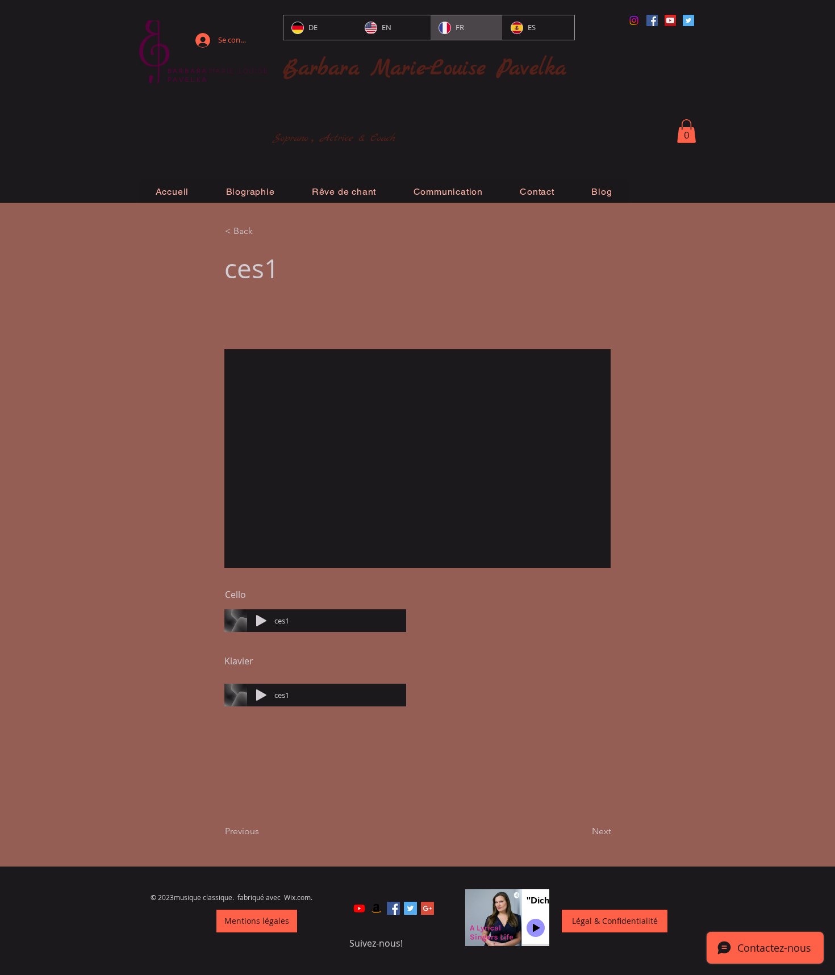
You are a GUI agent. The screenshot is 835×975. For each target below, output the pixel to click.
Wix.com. (298, 897)
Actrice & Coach (357, 138)
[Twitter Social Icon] (688, 20)
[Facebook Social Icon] (652, 20)
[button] (686, 131)
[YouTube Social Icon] (670, 20)
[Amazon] (376, 908)
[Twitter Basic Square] (410, 908)
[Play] (261, 620)
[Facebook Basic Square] (393, 908)
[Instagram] (634, 20)
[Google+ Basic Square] (427, 908)
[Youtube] (359, 908)
